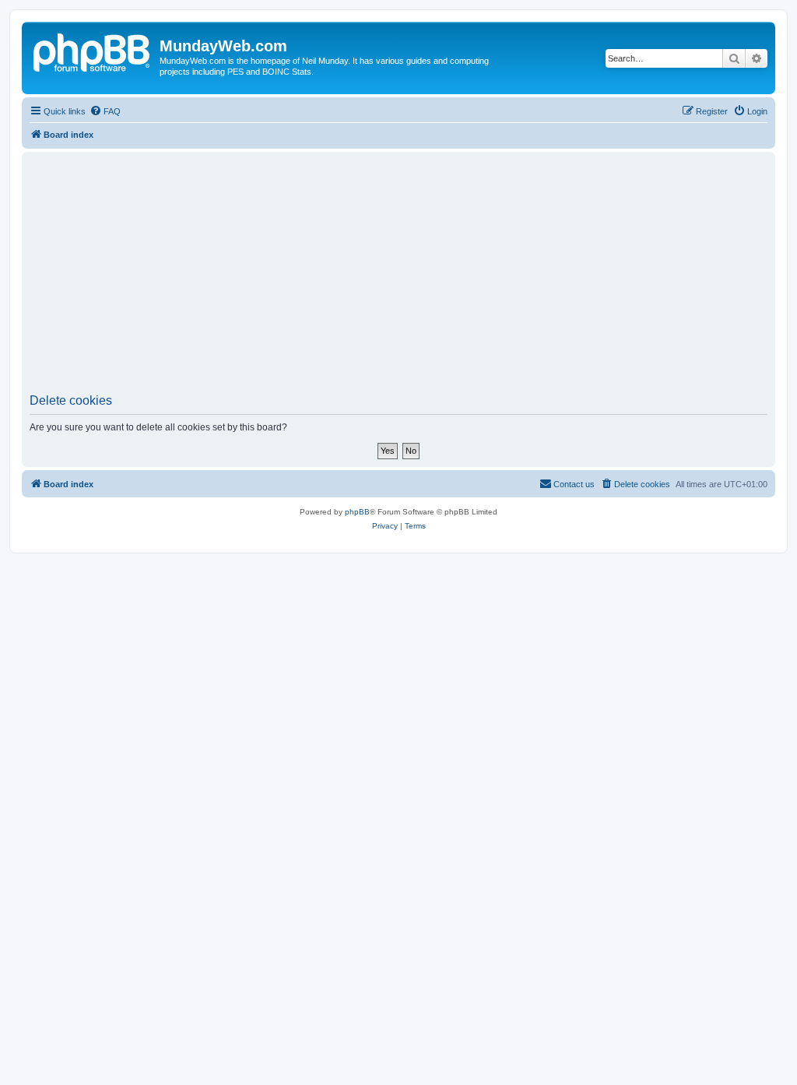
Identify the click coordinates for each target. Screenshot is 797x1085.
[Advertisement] (398, 277)
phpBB (357, 511)
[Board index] (93, 50)
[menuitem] (105, 111)
